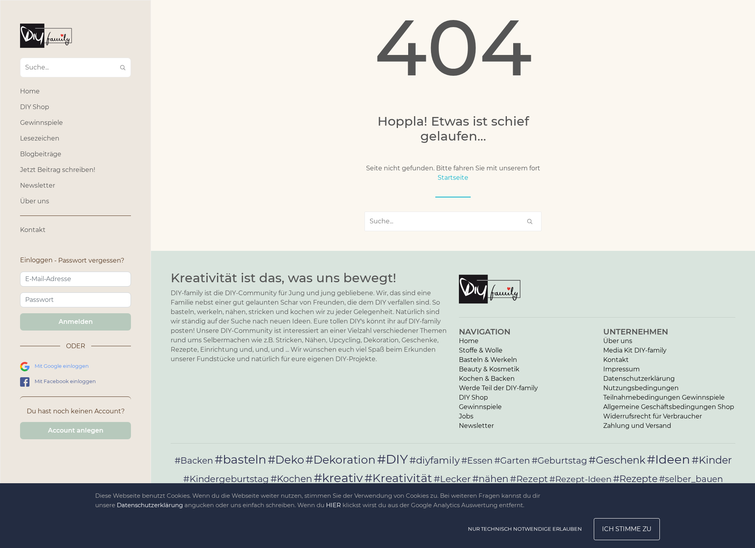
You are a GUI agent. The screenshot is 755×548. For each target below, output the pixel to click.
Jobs (466, 416)
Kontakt (33, 230)
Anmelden (76, 321)
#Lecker (452, 478)
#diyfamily (434, 460)
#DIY (392, 459)
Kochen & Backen (487, 378)
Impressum (621, 369)
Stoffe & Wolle (481, 350)
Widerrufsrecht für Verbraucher (652, 416)
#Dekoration (341, 459)
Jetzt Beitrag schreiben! (57, 170)
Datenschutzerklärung (639, 378)
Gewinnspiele (41, 122)
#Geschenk (617, 460)
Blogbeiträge (40, 154)
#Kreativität (398, 478)
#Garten (512, 460)
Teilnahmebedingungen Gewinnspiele (664, 397)
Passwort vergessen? (91, 260)
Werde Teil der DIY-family (498, 388)
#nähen (490, 478)
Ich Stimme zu (627, 529)
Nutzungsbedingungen (641, 388)
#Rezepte (635, 478)
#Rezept (529, 478)
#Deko (286, 459)
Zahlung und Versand (637, 425)
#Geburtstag (559, 460)
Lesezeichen (39, 138)
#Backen (194, 460)
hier (333, 505)
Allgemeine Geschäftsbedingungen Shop (668, 407)
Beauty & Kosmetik (489, 369)
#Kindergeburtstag (226, 478)
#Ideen (668, 459)
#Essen (477, 460)
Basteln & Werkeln (488, 360)
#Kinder (712, 460)
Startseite (453, 177)
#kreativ (338, 477)
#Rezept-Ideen (580, 479)
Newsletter (37, 185)
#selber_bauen (691, 479)
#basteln (240, 459)
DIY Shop (34, 107)
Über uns (34, 201)
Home (30, 91)
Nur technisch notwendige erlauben (525, 529)
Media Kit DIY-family (635, 350)
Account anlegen (75, 430)
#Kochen (291, 478)
